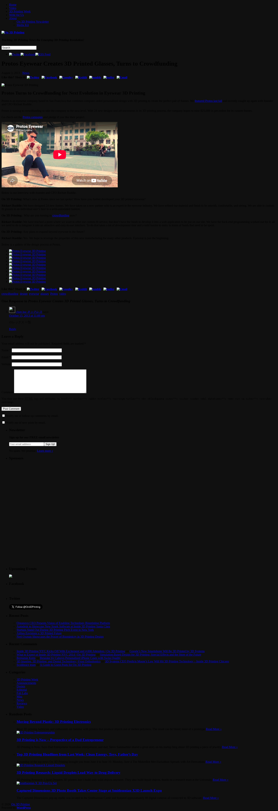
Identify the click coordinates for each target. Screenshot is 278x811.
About (13, 18)
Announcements (26, 683)
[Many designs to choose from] (27, 274)
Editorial (22, 689)
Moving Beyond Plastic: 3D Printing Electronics (54, 722)
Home (12, 4)
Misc (20, 696)
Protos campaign (33, 117)
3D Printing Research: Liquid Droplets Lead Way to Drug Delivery (68, 773)
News (25, 72)
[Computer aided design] (27, 251)
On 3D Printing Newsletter (33, 21)
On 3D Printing (20, 804)
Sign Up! (50, 444)
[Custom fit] (27, 254)
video (62, 293)
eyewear (34, 293)
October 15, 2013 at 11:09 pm (27, 315)
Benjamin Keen (26, 658)
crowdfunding (60, 215)
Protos (54, 293)
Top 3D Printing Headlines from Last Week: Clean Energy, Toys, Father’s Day (77, 754)
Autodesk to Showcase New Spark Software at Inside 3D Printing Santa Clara (63, 626)
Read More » (214, 729)
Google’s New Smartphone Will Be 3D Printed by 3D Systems (167, 651)
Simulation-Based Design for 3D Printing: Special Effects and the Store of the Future (150, 654)
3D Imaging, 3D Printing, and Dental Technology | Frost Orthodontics (58, 661)
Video (12, 8)
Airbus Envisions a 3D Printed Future (39, 633)
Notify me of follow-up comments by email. (32, 415)
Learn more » (45, 450)
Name (6, 350)
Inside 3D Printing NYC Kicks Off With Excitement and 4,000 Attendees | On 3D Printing (71, 651)
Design (21, 686)
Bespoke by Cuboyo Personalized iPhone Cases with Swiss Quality (80, 658)
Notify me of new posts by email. (26, 422)
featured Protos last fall (208, 100)
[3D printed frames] (27, 268)
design (24, 293)
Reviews (22, 703)
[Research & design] (27, 261)
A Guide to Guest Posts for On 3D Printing (65, 664)
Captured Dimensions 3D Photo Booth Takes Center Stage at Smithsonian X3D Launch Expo (89, 790)
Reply (12, 329)
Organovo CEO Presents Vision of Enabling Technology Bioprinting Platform (63, 623)
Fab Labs (22, 693)
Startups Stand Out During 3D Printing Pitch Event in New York (55, 629)
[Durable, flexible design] (27, 278)
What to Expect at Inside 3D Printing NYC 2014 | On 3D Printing (56, 654)
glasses (44, 293)
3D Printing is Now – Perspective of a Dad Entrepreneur (60, 740)
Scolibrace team (26, 664)
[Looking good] (27, 281)
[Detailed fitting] (27, 257)
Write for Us (16, 14)
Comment (7, 392)
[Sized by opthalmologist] (27, 271)
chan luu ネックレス (29, 311)
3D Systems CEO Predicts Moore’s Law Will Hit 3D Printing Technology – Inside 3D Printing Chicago (167, 661)
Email (6, 357)
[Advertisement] (37, 487)
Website (6, 364)
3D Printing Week (20, 11)
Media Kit (23, 25)
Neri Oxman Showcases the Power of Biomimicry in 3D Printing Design (60, 636)
